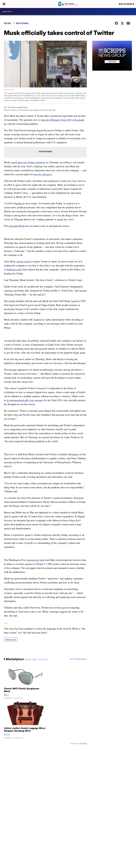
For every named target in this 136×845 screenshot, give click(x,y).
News (7, 23)
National (22, 23)
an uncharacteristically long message (25, 400)
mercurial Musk (17, 225)
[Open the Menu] (4, 4)
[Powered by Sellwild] (83, 744)
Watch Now (126, 4)
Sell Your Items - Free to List (36, 660)
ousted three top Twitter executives (27, 162)
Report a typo (10, 639)
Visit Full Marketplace (78, 659)
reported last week (35, 560)
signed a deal (22, 261)
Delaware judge (14, 269)
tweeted (83, 290)
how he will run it (43, 174)
